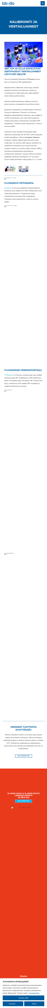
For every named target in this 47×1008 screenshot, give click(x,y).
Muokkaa (12, 1004)
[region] (23, 993)
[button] (23, 756)
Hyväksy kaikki (23, 998)
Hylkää (34, 1004)
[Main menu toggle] (43, 3)
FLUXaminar (8, 375)
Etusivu (23, 976)
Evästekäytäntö (34, 993)
